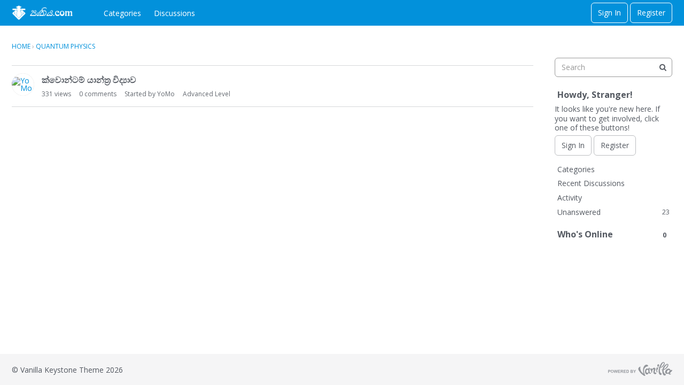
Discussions (174, 13)
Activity (569, 197)
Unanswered (613, 212)
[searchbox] (613, 67)
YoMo (166, 93)
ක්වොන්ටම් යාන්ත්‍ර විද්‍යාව (89, 80)
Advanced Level (206, 93)
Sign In (609, 12)
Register (651, 12)
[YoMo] (23, 84)
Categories (122, 13)
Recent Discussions (591, 183)
